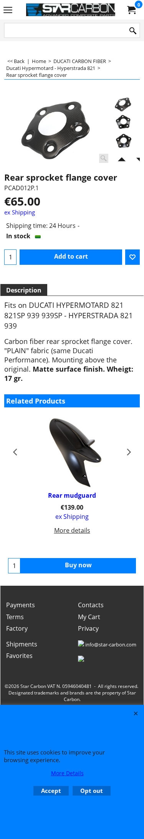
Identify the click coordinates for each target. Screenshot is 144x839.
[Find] (132, 31)
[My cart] (131, 10)
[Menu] (7, 10)
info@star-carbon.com (110, 644)
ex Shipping (19, 212)
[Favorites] (132, 257)
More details (72, 530)
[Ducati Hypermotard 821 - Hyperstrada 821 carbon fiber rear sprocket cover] (59, 130)
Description (23, 290)
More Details (67, 773)
